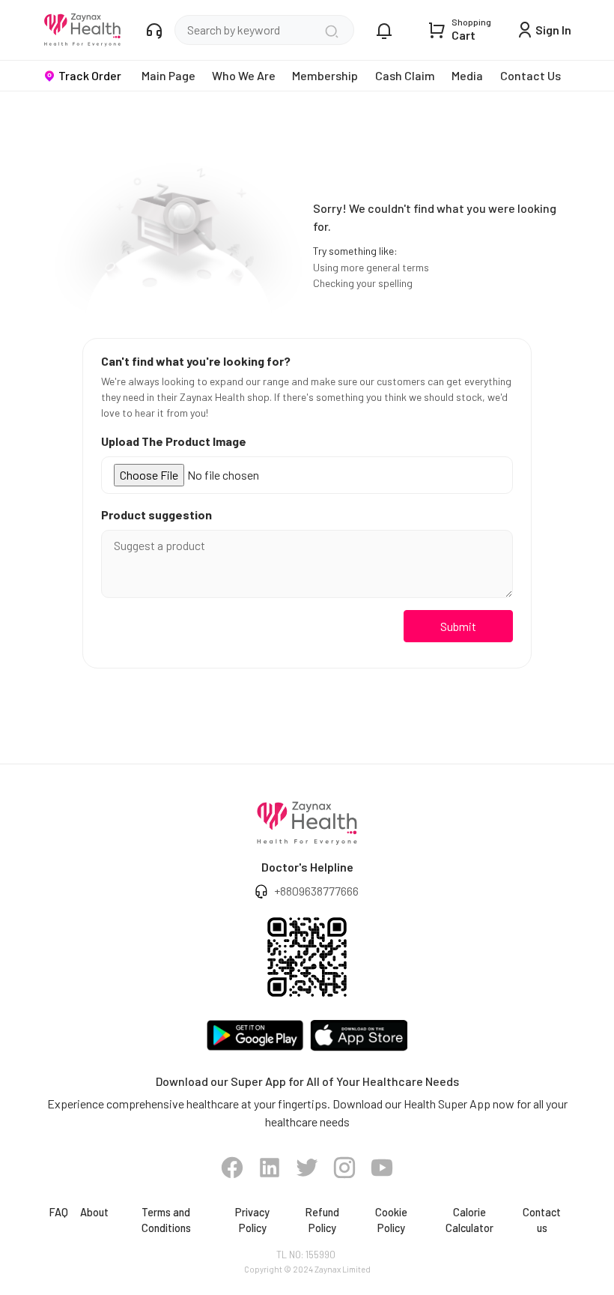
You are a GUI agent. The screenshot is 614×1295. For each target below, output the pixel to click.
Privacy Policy (252, 1220)
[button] (232, 1167)
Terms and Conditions (166, 1220)
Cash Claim (405, 75)
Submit (458, 626)
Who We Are (244, 75)
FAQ (58, 1212)
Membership (325, 75)
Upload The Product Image (173, 441)
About (94, 1212)
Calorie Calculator (469, 1220)
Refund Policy (322, 1220)
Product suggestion (156, 514)
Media (467, 75)
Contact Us (530, 75)
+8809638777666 (316, 891)
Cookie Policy (391, 1220)
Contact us (542, 1220)
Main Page (168, 75)
